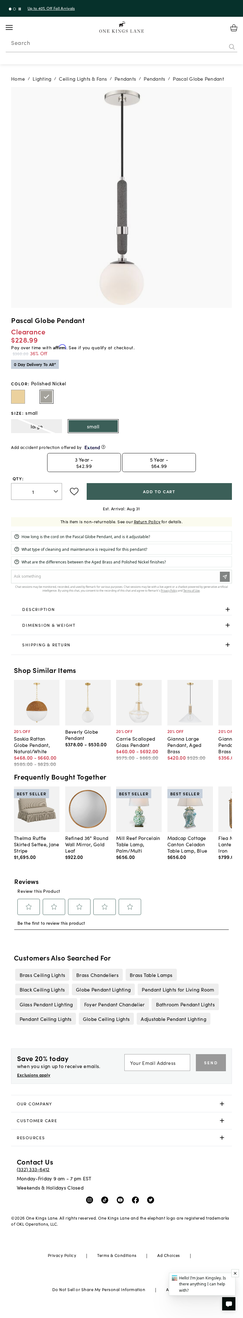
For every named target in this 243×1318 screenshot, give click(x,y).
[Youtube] (122, 1199)
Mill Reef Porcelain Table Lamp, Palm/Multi (138, 844)
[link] (121, 609)
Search (20, 43)
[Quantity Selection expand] (56, 491)
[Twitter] (152, 1199)
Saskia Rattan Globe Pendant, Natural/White (32, 745)
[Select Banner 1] (14, 9)
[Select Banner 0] (10, 9)
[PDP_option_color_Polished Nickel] (46, 397)
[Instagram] (91, 1199)
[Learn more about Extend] (103, 447)
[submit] (232, 47)
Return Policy (147, 522)
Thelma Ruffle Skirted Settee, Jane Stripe (36, 844)
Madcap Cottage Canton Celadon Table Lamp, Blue (187, 844)
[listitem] (42, 974)
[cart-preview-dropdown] (233, 27)
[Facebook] (137, 1199)
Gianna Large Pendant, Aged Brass (184, 745)
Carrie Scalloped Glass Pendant (135, 741)
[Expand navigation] (14, 27)
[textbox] (36, 491)
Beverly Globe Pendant (81, 734)
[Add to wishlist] (74, 492)
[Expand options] (228, 609)
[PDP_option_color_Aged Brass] (18, 397)
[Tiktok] (106, 1199)
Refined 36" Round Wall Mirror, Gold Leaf (87, 844)
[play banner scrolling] (19, 9)
